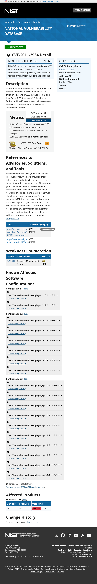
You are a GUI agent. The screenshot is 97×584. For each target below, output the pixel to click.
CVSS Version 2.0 (38, 120)
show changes (32, 522)
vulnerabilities (15, 47)
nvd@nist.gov (12, 218)
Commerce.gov (36, 572)
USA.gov (60, 572)
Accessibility (22, 566)
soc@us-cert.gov (85, 554)
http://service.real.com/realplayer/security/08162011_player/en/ (17, 232)
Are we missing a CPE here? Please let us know (25, 487)
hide (26, 289)
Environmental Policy (30, 569)
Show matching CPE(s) (16, 298)
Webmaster (10, 556)
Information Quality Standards (72, 569)
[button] (82, 10)
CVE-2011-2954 (66, 69)
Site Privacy (10, 566)
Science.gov (50, 572)
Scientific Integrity (49, 569)
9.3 (47, 143)
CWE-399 (11, 261)
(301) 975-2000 (11, 552)
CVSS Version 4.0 (38, 113)
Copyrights (50, 566)
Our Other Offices (35, 556)
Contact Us (21, 556)
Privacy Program (36, 566)
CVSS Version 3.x (38, 116)
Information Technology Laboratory (24, 22)
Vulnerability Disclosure (67, 566)
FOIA (17, 569)
